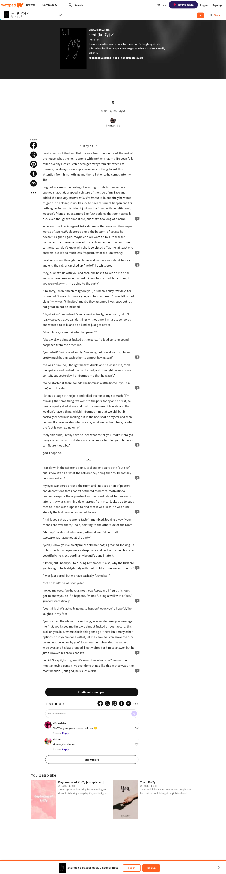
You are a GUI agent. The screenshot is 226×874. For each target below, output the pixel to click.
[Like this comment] (136, 728)
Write (161, 5)
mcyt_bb (114, 125)
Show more (92, 759)
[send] (134, 713)
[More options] (137, 723)
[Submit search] (70, 5)
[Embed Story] (33, 183)
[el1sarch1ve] (48, 724)
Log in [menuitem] (204, 5)
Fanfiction (94, 39)
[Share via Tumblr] (33, 173)
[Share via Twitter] (33, 154)
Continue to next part (92, 692)
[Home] (12, 5)
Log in (131, 868)
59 (123, 111)
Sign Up (151, 868)
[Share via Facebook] (33, 145)
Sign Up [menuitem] (217, 5)
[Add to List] (200, 15)
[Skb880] (48, 741)
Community (50, 5)
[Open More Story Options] (33, 192)
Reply (65, 733)
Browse (31, 5)
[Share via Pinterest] (33, 164)
